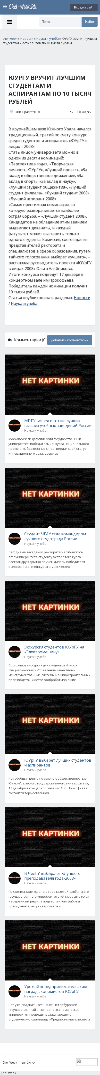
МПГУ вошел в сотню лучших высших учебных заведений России (58, 423)
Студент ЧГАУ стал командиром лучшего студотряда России (55, 536)
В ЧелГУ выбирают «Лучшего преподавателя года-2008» (52, 876)
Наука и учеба (24, 303)
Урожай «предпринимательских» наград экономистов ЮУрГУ (56, 989)
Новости (82, 297)
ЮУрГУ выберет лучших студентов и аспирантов (57, 762)
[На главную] (20, 7)
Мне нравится (28, 112)
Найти (89, 22)
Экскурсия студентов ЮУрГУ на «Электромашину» (54, 649)
